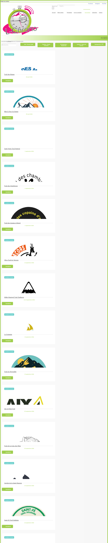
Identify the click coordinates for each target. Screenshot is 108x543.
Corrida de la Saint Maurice (13, 483)
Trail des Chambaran (11, 186)
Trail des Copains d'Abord (12, 223)
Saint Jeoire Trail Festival (12, 149)
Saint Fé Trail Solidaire (11, 520)
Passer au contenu (5, 1)
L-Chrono (9, 41)
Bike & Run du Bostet (11, 111)
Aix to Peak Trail (9, 409)
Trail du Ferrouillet (10, 372)
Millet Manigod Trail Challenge (14, 297)
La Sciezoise (8, 334)
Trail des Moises (9, 74)
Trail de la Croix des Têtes (12, 446)
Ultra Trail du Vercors (11, 260)
